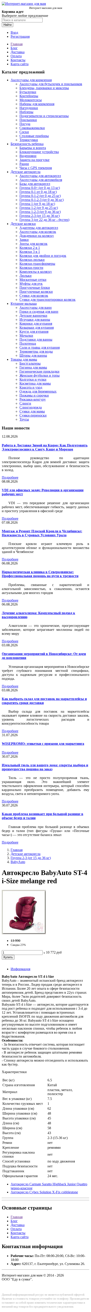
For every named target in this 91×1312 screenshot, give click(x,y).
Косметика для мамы (35, 383)
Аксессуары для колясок (37, 232)
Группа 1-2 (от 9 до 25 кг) (38, 208)
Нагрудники (28, 108)
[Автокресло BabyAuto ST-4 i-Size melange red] (24, 933)
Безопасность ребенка (27, 144)
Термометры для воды (36, 351)
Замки (24, 240)
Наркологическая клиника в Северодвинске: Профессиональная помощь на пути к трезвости (40, 574)
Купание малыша (24, 303)
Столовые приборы (34, 136)
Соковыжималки (32, 128)
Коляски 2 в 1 (29, 248)
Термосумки (28, 140)
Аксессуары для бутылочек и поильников (50, 84)
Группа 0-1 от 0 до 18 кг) (38, 192)
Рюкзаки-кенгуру (32, 399)
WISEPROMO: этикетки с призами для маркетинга (43, 743)
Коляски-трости (31, 267)
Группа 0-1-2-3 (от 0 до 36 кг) (41, 200)
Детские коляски (23, 224)
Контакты (18, 60)
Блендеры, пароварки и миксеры (44, 88)
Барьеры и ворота (32, 148)
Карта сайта (19, 64)
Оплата (16, 56)
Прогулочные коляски (36, 291)
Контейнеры (28, 96)
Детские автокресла (25, 172)
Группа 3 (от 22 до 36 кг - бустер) (44, 220)
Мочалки (26, 335)
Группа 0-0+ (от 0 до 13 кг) (39, 188)
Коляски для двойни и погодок (42, 256)
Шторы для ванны (33, 355)
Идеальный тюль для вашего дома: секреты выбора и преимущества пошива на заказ (45, 767)
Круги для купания (33, 331)
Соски (24, 132)
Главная (17, 44)
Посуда (24, 124)
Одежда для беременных (38, 391)
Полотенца (27, 343)
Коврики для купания (35, 323)
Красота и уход (30, 387)
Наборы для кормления (36, 104)
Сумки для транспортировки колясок (47, 299)
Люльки (25, 275)
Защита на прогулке (34, 160)
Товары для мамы (24, 359)
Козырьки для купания (36, 327)
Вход (14, 32)
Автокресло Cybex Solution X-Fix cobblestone (44, 1192)
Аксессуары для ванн (35, 307)
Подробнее (10, 477)
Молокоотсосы (30, 100)
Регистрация (20, 36)
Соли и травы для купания (39, 347)
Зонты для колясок (33, 244)
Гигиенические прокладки (39, 371)
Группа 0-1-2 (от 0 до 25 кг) (40, 196)
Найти (7, 24)
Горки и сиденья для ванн (38, 311)
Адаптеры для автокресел (38, 228)
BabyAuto (18, 862)
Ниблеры (26, 112)
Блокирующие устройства (39, 152)
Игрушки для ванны (34, 319)
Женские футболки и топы (39, 375)
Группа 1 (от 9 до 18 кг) (37, 204)
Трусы (24, 419)
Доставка (18, 52)
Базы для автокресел (34, 184)
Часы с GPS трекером (35, 168)
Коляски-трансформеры (37, 264)
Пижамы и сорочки (34, 395)
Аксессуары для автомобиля (40, 180)
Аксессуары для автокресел (40, 176)
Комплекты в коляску (35, 271)
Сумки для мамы (32, 411)
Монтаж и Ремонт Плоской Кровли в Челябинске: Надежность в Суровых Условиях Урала (42, 533)
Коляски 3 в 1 (29, 252)
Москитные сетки (32, 279)
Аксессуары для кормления (31, 80)
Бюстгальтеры (30, 363)
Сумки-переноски (33, 415)
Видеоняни (27, 156)
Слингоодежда (30, 407)
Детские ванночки (33, 315)
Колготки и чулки (32, 379)
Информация (20, 969)
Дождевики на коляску (36, 236)
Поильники (28, 120)
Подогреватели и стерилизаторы (44, 116)
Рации (24, 164)
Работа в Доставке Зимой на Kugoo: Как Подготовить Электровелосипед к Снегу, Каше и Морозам (44, 447)
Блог (14, 48)
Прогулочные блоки (34, 287)
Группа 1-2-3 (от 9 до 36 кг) (40, 212)
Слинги (25, 403)
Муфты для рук (31, 283)
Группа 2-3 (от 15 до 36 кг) (39, 216)
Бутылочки (27, 92)
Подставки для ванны (35, 339)
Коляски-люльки (32, 260)
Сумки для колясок (33, 295)
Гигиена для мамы (33, 367)
